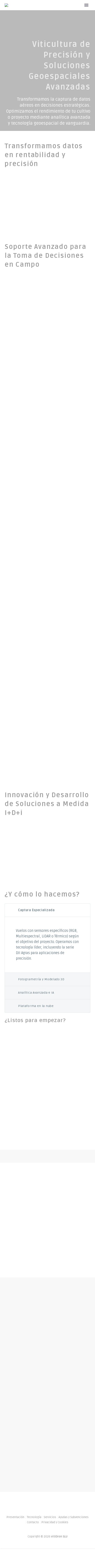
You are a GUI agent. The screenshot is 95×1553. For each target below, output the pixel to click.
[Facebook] (39, 1503)
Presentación (73, 11)
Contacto (33, 1522)
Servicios (50, 1517)
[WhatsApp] (56, 1503)
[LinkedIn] (44, 1503)
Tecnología (34, 1517)
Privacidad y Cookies (54, 1522)
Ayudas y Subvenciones (74, 1517)
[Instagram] (50, 1503)
